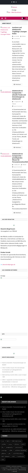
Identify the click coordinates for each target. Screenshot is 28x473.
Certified (3, 444)
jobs (9, 453)
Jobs (5, 469)
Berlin (8, 441)
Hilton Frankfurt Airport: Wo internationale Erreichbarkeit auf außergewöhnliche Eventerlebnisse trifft (13, 370)
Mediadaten (23, 468)
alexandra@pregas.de (8, 264)
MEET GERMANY (5, 456)
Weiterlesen (18, 84)
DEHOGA (16, 444)
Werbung (15, 471)
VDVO (2, 459)
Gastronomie (18, 447)
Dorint (23, 444)
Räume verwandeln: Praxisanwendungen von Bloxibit (14, 364)
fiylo (2, 447)
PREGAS (24, 36)
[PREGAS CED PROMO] (14, 304)
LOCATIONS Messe (18, 453)
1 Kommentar (17, 38)
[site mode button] (23, 18)
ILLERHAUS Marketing (20, 450)
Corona (10, 444)
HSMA (10, 450)
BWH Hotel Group (16, 441)
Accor (2, 441)
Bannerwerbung (22, 469)
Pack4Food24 (20, 456)
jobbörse (3, 453)
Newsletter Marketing (12, 469)
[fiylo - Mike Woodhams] (14, 12)
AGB (11, 468)
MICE (13, 456)
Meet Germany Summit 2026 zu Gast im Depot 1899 (14, 376)
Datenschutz (16, 468)
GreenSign (4, 450)
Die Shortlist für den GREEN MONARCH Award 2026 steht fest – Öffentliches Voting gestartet (14, 386)
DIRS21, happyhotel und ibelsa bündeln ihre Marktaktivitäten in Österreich (13, 381)
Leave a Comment (18, 106)
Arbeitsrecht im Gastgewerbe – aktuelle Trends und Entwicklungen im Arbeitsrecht (19, 95)
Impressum (5, 468)
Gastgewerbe (9, 447)
